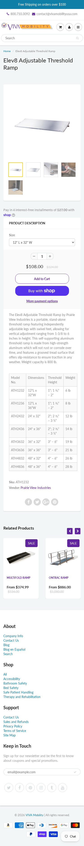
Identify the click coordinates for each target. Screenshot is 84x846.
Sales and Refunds (16, 722)
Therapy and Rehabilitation (22, 697)
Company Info (13, 636)
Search (8, 654)
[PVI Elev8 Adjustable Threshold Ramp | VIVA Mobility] (42, 124)
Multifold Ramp (18, 577)
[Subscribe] (75, 772)
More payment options (42, 301)
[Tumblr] (51, 787)
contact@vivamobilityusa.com (57, 14)
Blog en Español (14, 649)
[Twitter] (8, 787)
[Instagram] (41, 787)
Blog (6, 645)
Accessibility (11, 679)
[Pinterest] (30, 787)
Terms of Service (14, 731)
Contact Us (11, 640)
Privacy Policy (12, 726)
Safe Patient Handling (18, 692)
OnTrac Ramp (58, 577)
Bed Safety (10, 688)
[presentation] (70, 531)
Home (7, 51)
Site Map (9, 735)
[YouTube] (62, 787)
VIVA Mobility (34, 815)
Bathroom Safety (15, 683)
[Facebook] (19, 787)
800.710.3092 (20, 14)
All (5, 674)
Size (12, 235)
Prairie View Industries (36, 488)
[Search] (77, 38)
